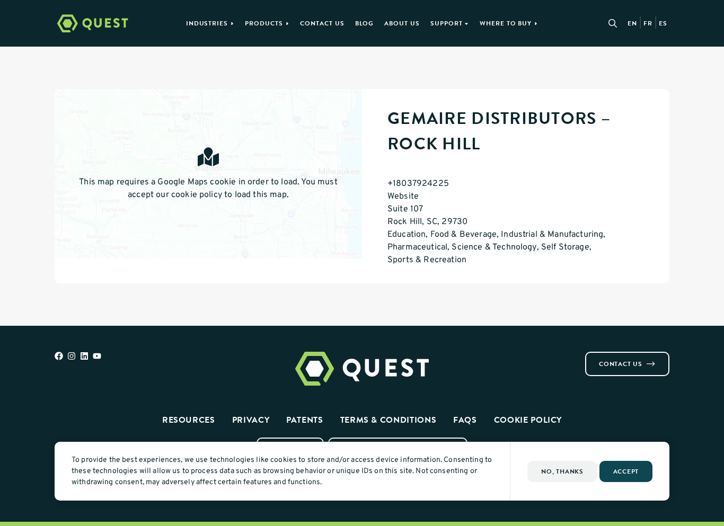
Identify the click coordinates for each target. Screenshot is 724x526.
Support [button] (446, 23)
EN (632, 23)
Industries (207, 23)
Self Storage (565, 247)
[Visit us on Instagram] (71, 356)
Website (403, 196)
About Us (402, 23)
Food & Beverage (463, 234)
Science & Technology (494, 247)
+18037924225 (418, 184)
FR (647, 23)
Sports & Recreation (426, 260)
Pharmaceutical (417, 247)
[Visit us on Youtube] (97, 356)
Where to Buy (506, 23)
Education (406, 234)
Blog (364, 23)
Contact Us (322, 23)
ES (663, 23)
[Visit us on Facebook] (59, 356)
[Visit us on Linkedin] (84, 356)
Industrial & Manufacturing (552, 234)
